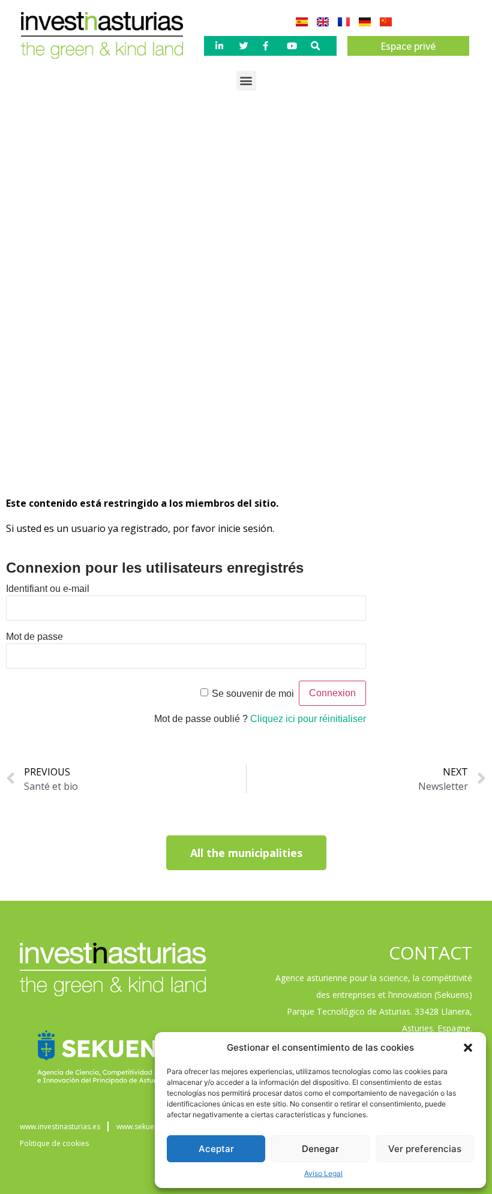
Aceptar (216, 1148)
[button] (468, 1048)
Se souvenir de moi (253, 693)
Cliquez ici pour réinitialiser (308, 719)
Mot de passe (34, 636)
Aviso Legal (323, 1173)
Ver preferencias (424, 1148)
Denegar (320, 1148)
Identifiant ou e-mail (47, 589)
